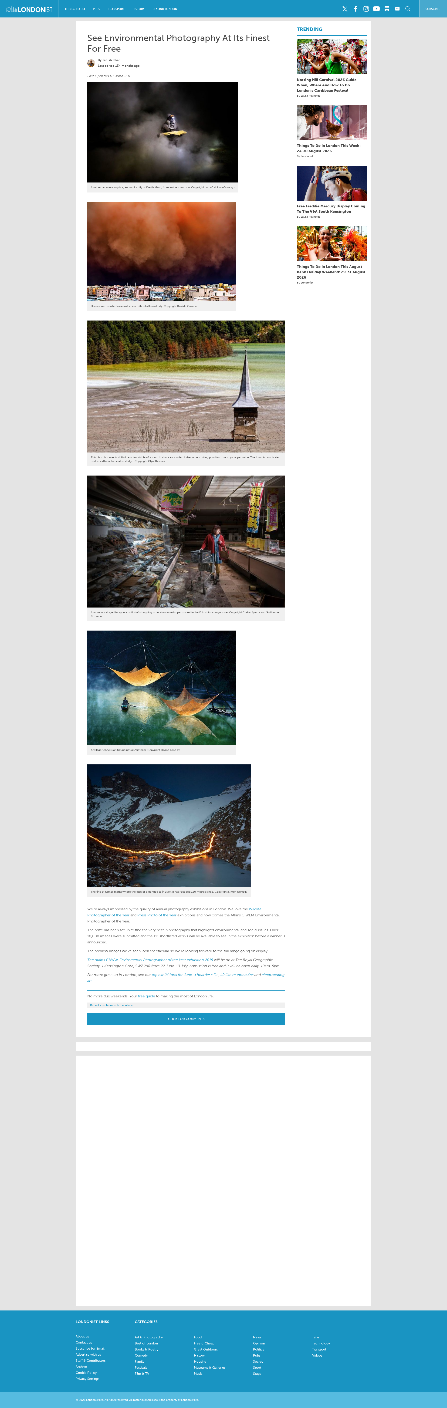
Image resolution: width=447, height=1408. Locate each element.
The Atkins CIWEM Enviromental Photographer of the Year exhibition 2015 (150, 960)
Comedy (141, 1355)
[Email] (397, 9)
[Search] (408, 9)
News (257, 1337)
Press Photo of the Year (156, 915)
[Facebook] (355, 9)
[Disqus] (223, 1238)
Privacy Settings (87, 1379)
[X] (345, 9)
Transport (116, 9)
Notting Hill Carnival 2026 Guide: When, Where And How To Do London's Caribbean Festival (327, 85)
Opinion (259, 1343)
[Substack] (387, 9)
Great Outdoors (206, 1349)
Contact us (84, 1342)
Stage (257, 1374)
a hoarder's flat (206, 974)
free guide (146, 996)
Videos (317, 1355)
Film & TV (142, 1374)
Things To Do (75, 9)
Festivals (141, 1368)
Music (198, 1374)
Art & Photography (149, 1337)
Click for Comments (186, 1019)
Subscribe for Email (90, 1349)
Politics (258, 1349)
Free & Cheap (204, 1343)
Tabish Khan (111, 60)
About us (82, 1336)
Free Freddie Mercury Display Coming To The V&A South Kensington (331, 209)
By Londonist (305, 156)
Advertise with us (88, 1355)
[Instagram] (366, 9)
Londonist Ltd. (190, 1399)
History (138, 9)
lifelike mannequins (237, 974)
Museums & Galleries (209, 1368)
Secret (258, 1362)
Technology (321, 1343)
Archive (81, 1367)
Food (198, 1337)
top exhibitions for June (172, 974)
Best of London (146, 1343)
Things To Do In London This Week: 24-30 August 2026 (329, 148)
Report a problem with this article (111, 1005)
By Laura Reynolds (308, 95)
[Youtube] (376, 9)
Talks (315, 1337)
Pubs (96, 9)
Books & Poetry (146, 1349)
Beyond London (164, 9)
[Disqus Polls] (223, 1118)
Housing (200, 1362)
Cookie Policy (86, 1373)
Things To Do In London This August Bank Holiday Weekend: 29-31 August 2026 (331, 272)
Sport (257, 1368)
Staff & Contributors (90, 1361)
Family (139, 1362)
